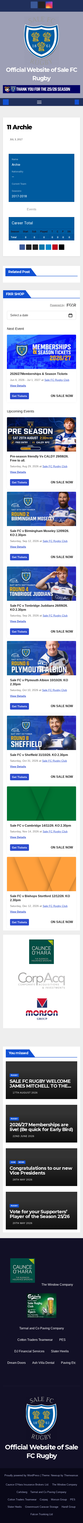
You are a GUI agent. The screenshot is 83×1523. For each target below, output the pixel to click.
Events (31, 209)
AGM (13, 1162)
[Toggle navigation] (39, 102)
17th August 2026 (25, 1092)
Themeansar (71, 1475)
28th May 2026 (22, 1179)
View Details (18, 385)
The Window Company (57, 1284)
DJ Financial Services (29, 1351)
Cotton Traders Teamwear (35, 1339)
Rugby (14, 1075)
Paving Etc (68, 1362)
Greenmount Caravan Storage (41, 1506)
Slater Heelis (60, 1351)
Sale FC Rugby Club (56, 379)
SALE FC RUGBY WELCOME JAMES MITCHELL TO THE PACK (40, 1085)
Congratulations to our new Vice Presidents (41, 1170)
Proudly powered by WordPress (22, 1475)
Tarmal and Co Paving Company (41, 1328)
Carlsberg (22, 1492)
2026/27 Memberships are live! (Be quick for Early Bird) (41, 1127)
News (21, 1162)
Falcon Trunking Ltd (41, 1514)
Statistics (17, 209)
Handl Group (68, 1506)
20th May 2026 (22, 1223)
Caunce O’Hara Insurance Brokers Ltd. (27, 1484)
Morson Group (59, 1499)
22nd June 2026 (23, 1136)
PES (62, 1339)
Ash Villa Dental (43, 1362)
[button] (71, 102)
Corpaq (44, 1499)
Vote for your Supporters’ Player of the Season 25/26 (39, 1214)
